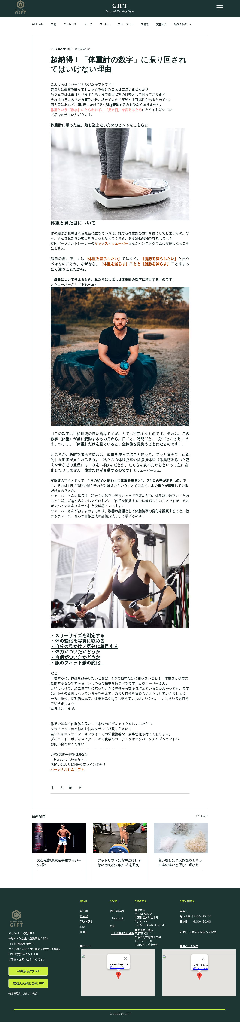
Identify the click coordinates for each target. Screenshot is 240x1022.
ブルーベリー (125, 24)
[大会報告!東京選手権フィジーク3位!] (59, 838)
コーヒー (105, 24)
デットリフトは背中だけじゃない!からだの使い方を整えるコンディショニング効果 (120, 862)
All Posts (37, 24)
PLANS (84, 916)
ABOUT (84, 911)
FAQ (82, 926)
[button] (219, 7)
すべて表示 (201, 816)
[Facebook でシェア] (52, 787)
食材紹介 (161, 24)
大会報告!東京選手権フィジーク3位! (59, 862)
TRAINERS (86, 921)
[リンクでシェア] (80, 787)
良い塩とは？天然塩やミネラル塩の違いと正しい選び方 (180, 862)
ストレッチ (70, 24)
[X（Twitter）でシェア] (61, 787)
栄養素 (145, 24)
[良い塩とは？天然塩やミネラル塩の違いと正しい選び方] (181, 838)
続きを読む (180, 24)
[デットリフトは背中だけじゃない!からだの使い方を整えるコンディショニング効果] (120, 838)
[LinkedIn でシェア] (71, 787)
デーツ (88, 24)
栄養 (53, 24)
